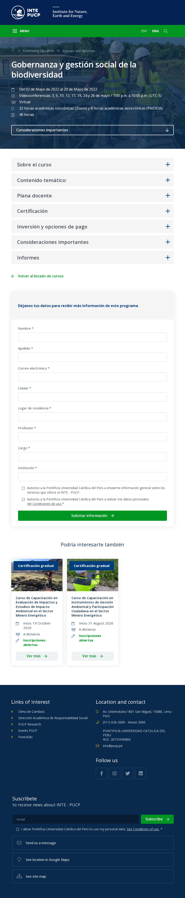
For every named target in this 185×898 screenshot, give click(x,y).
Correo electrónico (34, 368)
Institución (27, 468)
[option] (37, 612)
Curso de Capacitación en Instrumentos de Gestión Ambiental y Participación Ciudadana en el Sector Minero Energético (93, 606)
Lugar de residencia (34, 408)
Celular (24, 388)
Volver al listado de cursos (41, 276)
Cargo (24, 448)
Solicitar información (89, 515)
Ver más (34, 655)
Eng (155, 31)
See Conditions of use (143, 829)
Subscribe (154, 818)
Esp (144, 31)
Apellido (25, 348)
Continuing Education (38, 50)
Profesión (27, 428)
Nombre (26, 328)
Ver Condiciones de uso (44, 504)
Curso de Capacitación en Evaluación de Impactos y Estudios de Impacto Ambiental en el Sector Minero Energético (37, 606)
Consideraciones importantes (42, 129)
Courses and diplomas (78, 51)
